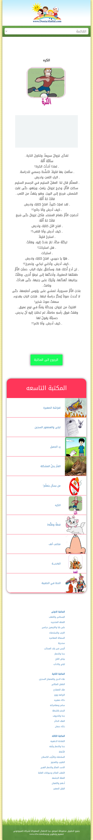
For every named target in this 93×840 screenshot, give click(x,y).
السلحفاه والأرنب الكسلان (53, 757)
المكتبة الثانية (58, 674)
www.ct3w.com (36, 834)
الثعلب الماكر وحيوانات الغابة (51, 772)
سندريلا (61, 643)
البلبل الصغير (59, 788)
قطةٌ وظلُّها (54, 524)
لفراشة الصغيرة (52, 407)
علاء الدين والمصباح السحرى (52, 679)
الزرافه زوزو (59, 695)
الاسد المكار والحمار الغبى (52, 767)
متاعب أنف (55, 544)
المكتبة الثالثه (58, 736)
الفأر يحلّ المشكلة (50, 466)
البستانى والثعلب (57, 617)
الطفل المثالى (58, 684)
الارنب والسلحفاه (57, 632)
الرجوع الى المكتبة (46, 360)
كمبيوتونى (18, 831)
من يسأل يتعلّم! (52, 485)
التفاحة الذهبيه (57, 741)
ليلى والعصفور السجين (48, 427)
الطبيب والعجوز (58, 762)
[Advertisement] (46, 131)
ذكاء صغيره (59, 700)
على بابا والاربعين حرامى (53, 627)
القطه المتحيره (58, 622)
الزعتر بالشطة (58, 710)
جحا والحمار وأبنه (57, 746)
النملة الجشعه (58, 778)
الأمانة (62, 751)
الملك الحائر (59, 721)
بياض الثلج (60, 659)
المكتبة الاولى (58, 611)
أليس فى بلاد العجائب (54, 648)
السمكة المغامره (57, 638)
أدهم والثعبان (58, 783)
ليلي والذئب (59, 664)
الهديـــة (56, 563)
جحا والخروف (59, 715)
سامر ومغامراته (57, 705)
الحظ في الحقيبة (51, 583)
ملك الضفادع (59, 689)
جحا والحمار (60, 653)
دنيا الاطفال (45, 831)
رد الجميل (55, 446)
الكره (58, 505)
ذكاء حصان (60, 726)
